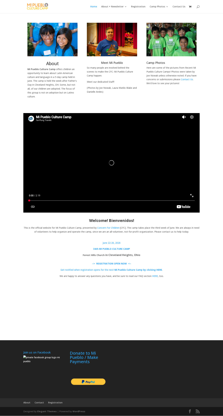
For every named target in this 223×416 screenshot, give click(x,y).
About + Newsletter (112, 6)
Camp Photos (157, 6)
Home (93, 6)
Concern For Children (108, 227)
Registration (138, 6)
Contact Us (179, 6)
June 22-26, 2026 (111, 242)
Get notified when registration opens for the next (87, 269)
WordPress (78, 411)
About (52, 63)
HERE (155, 276)
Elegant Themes (47, 411)
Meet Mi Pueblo (112, 63)
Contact (39, 402)
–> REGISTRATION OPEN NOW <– (111, 263)
